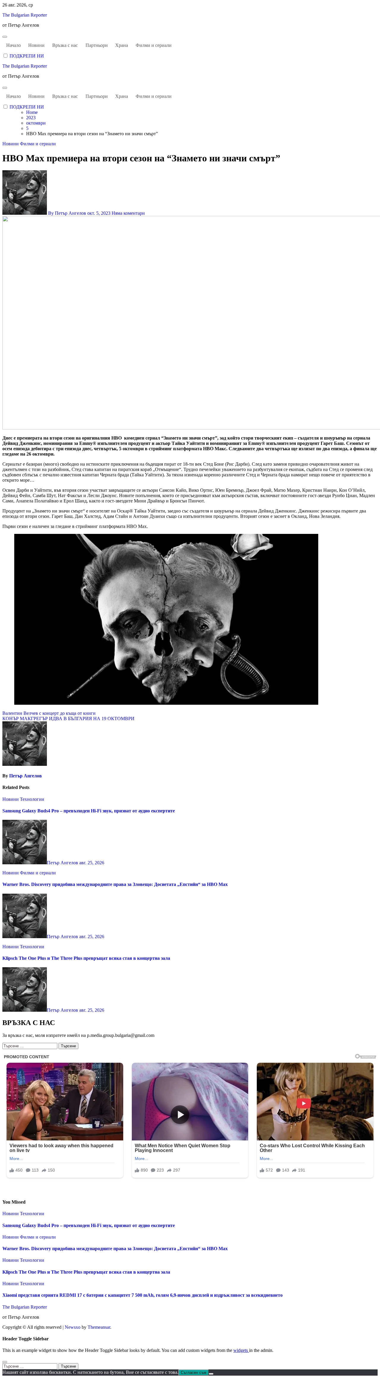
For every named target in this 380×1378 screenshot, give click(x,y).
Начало (13, 45)
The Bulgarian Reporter (24, 14)
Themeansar (99, 1327)
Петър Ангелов (25, 775)
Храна (121, 45)
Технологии (32, 799)
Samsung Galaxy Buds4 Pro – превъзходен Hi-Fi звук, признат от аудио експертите (88, 810)
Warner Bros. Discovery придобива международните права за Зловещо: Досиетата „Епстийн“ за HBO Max (115, 884)
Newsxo (72, 1327)
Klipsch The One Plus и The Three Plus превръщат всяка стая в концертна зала (86, 958)
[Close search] (4, 1362)
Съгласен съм (193, 1372)
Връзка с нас (65, 45)
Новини (36, 45)
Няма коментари (128, 213)
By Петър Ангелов (67, 213)
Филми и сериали (154, 45)
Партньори (97, 45)
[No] (211, 1374)
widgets (241, 1350)
